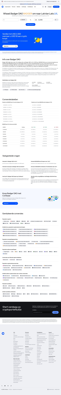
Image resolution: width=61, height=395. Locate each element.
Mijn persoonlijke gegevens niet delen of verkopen (18, 353)
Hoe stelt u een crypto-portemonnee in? (17, 379)
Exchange (27, 359)
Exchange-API (39, 359)
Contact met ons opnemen (54, 335)
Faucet (38, 357)
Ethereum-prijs (51, 351)
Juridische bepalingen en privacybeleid (18, 347)
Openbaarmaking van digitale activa (17, 356)
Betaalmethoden (52, 341)
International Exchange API (42, 360)
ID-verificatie (51, 338)
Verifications (39, 351)
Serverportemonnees (41, 336)
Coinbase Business (28, 349)
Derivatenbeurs (28, 360)
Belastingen (15, 382)
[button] (13, 7)
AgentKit (38, 354)
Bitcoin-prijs (51, 349)
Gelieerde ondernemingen (18, 336)
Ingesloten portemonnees (42, 338)
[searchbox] (56, 19)
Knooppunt (39, 353)
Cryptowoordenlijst (17, 370)
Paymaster (39, 347)
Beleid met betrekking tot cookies (18, 349)
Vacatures (15, 335)
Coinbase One (27, 336)
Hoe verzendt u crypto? (17, 380)
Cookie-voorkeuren (17, 351)
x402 (38, 344)
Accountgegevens (52, 339)
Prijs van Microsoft (52, 360)
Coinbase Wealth (28, 338)
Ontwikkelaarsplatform (41, 333)
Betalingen (27, 351)
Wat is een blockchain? (17, 376)
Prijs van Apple (51, 359)
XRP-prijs (50, 354)
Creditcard (27, 339)
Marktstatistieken (16, 363)
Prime (26, 356)
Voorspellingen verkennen (30, 344)
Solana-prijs (51, 352)
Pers (14, 339)
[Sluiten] (58, 383)
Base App (27, 335)
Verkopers (15, 344)
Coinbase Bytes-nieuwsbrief (16, 365)
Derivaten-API (39, 363)
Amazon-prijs (51, 362)
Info (14, 333)
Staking (26, 357)
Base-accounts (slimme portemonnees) (41, 340)
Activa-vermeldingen (29, 348)
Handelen (27, 333)
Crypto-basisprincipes (17, 367)
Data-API (38, 350)
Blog (14, 338)
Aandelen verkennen (17, 361)
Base (38, 335)
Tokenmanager (28, 352)
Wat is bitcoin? (16, 373)
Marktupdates (16, 372)
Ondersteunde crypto (53, 344)
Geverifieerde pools (29, 362)
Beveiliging (15, 341)
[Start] (3, 7)
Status (50, 346)
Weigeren (41, 391)
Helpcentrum (51, 333)
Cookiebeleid (52, 387)
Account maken (52, 336)
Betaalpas (27, 341)
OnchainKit (39, 348)
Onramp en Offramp (40, 342)
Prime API (39, 362)
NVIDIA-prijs (51, 357)
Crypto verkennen (16, 360)
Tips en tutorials (16, 369)
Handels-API (39, 345)
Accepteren (52, 391)
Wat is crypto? (16, 375)
